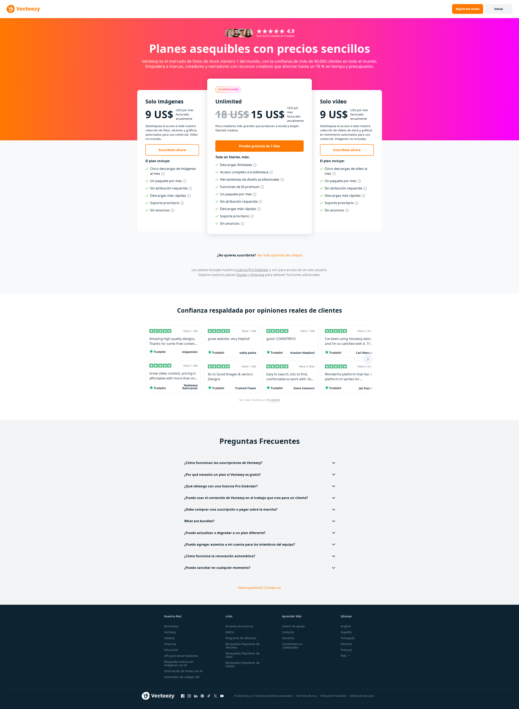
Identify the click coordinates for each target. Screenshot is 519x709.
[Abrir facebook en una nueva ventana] (182, 696)
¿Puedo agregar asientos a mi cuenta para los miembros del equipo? (239, 544)
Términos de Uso (306, 696)
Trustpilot (273, 400)
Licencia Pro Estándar (252, 270)
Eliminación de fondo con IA (183, 671)
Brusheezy (171, 626)
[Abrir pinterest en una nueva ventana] (202, 696)
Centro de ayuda (293, 626)
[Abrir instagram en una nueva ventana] (189, 696)
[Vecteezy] (23, 9)
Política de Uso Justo (361, 696)
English (346, 626)
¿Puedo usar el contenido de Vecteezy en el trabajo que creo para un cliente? (246, 498)
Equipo (242, 275)
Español (346, 632)
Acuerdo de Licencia (239, 626)
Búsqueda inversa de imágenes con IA (178, 663)
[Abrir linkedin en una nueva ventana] (195, 696)
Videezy (169, 638)
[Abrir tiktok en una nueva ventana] (208, 696)
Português (348, 638)
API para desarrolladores (181, 656)
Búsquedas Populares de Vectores (243, 645)
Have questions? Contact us (259, 587)
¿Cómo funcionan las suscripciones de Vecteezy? (223, 463)
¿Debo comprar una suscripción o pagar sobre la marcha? (231, 509)
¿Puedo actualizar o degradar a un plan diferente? (225, 533)
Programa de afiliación (241, 638)
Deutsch (346, 644)
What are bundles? (199, 521)
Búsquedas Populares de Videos (243, 664)
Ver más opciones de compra (279, 255)
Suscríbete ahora (172, 150)
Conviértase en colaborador (292, 645)
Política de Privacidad (333, 696)
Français (346, 650)
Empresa (257, 275)
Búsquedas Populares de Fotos (243, 655)
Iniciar (498, 9)
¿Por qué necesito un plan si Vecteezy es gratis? (222, 474)
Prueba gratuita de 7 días (259, 146)
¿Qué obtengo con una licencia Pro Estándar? (221, 486)
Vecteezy (170, 632)
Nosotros (288, 638)
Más (343, 655)
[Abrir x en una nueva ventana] (215, 696)
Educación (171, 650)
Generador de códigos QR (181, 677)
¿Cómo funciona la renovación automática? (219, 556)
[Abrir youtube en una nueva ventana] (222, 696)
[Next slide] (367, 359)
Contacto (288, 632)
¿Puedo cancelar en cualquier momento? (217, 567)
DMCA (230, 632)
